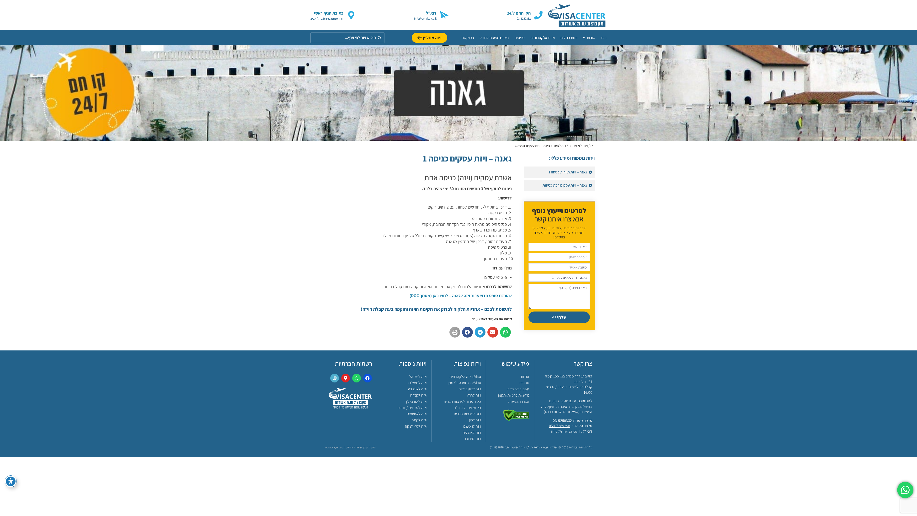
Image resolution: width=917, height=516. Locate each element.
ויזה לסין (475, 420)
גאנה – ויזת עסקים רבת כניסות (565, 185)
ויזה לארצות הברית (467, 413)
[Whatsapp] (356, 378)
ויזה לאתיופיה (417, 413)
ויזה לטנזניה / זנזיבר (412, 407)
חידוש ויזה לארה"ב (467, 407)
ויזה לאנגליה (472, 432)
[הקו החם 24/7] (538, 15)
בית (604, 37)
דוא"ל (431, 13)
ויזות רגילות (568, 37)
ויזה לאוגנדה (417, 389)
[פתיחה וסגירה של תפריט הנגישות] (10, 481)
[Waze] (334, 378)
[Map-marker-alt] (345, 378)
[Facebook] (367, 378)
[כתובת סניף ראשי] (351, 15)
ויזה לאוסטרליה (470, 389)
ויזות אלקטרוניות (542, 37)
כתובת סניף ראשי (328, 13)
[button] (505, 332)
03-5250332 (562, 420)
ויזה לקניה (419, 420)
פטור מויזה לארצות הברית (462, 401)
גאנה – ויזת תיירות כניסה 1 (568, 172)
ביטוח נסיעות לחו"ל (494, 37)
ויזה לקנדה (418, 395)
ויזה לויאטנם (472, 426)
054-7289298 (559, 425)
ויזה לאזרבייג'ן (416, 401)
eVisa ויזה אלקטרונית (465, 376)
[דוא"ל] (444, 15)
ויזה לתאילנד (417, 382)
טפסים (519, 37)
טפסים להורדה (518, 389)
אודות (591, 37)
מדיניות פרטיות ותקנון (513, 395)
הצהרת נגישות (518, 401)
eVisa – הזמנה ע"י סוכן (464, 382)
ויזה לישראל (418, 376)
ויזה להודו (474, 395)
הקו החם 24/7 (519, 13)
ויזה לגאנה (559, 146)
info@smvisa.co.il (565, 431)
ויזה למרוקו (473, 438)
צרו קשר (468, 37)
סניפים (524, 382)
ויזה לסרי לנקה (416, 426)
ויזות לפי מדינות (578, 146)
